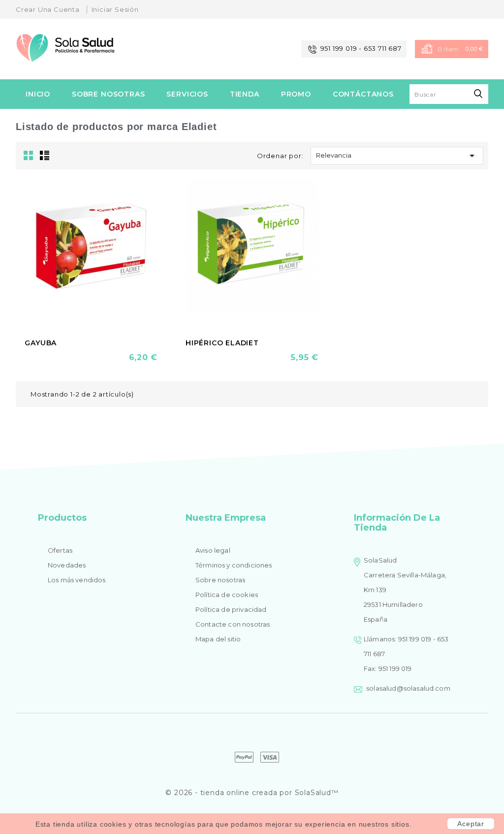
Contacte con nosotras (232, 624)
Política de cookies (226, 595)
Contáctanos (363, 94)
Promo (296, 94)
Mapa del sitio (218, 639)
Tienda (244, 94)
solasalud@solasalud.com (408, 688)
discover (244, 757)
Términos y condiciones (233, 565)
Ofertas (60, 550)
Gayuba (41, 342)
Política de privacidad (231, 609)
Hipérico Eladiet (222, 342)
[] (478, 93)
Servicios (187, 94)
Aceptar (470, 824)
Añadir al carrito (57, 358)
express (269, 757)
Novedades (67, 565)
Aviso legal (212, 550)
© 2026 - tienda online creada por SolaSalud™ (251, 792)
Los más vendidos (77, 580)
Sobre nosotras (108, 94)
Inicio (38, 94)
